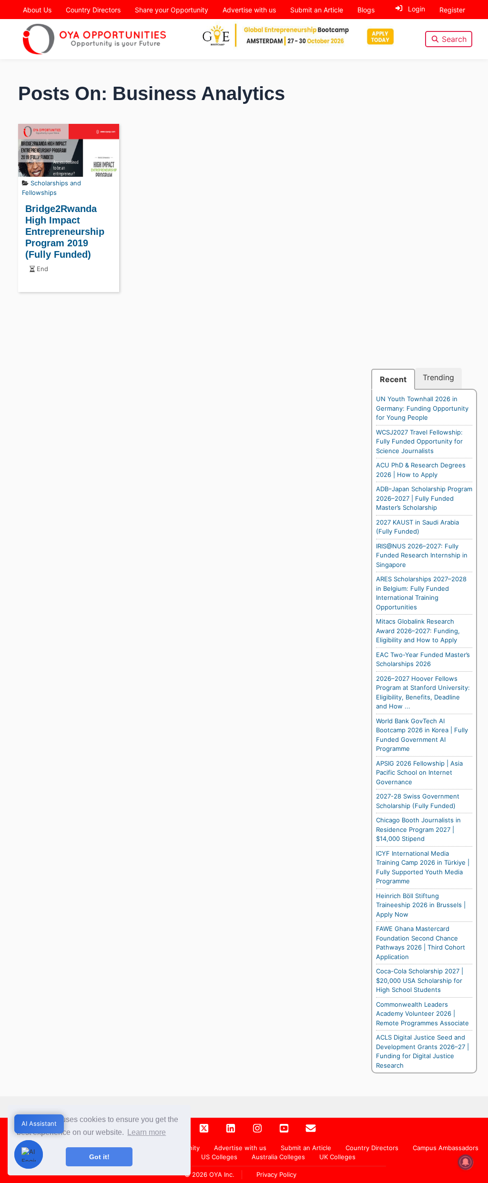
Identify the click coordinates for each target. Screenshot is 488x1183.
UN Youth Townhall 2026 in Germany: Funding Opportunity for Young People (422, 408)
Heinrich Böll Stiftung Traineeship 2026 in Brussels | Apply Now (421, 905)
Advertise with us (249, 10)
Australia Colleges (278, 1157)
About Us (37, 10)
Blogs (366, 10)
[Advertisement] (424, 225)
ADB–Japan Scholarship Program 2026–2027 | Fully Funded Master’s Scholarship (424, 498)
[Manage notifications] (465, 1162)
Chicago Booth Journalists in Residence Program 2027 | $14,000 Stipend (418, 829)
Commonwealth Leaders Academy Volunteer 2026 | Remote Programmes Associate (422, 1014)
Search (454, 39)
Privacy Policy (276, 1174)
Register (452, 10)
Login (416, 9)
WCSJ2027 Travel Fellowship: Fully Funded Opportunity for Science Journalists (419, 441)
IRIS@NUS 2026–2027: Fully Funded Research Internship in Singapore (422, 555)
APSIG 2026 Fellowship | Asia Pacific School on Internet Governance (419, 772)
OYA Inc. (221, 1174)
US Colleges (219, 1157)
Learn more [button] (146, 1132)
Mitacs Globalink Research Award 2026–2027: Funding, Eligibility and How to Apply (418, 630)
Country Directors (93, 10)
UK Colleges (337, 1157)
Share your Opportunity (171, 10)
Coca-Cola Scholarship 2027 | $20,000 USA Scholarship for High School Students (419, 980)
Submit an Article (316, 10)
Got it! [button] (99, 1157)
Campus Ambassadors (445, 1148)
